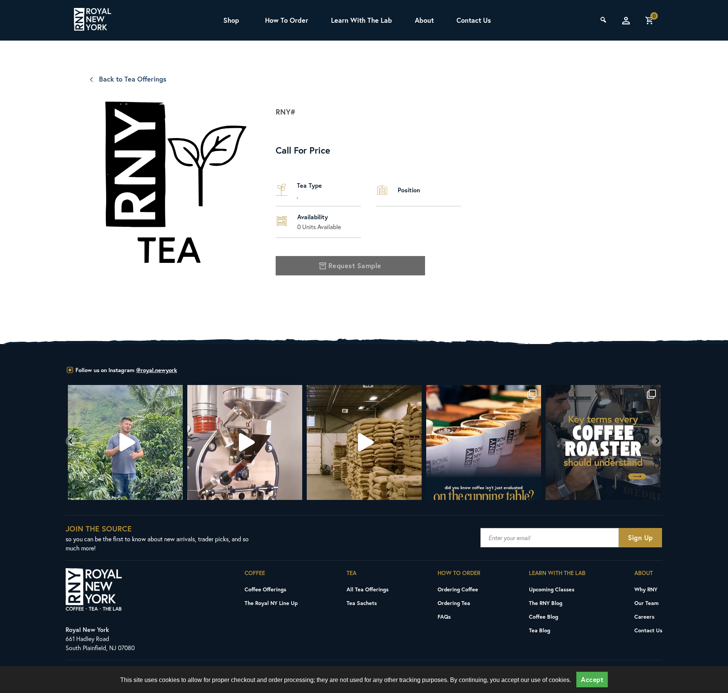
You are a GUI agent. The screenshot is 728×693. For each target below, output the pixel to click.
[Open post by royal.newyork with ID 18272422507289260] (483, 442)
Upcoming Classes (551, 589)
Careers (644, 616)
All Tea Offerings (368, 589)
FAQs (444, 616)
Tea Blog (539, 630)
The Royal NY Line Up (271, 603)
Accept (592, 679)
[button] (71, 440)
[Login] (626, 20)
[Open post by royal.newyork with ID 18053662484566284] (244, 442)
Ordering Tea (454, 603)
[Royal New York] (92, 20)
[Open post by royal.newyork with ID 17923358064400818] (603, 442)
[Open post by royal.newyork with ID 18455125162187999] (364, 442)
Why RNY (645, 589)
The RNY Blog (545, 603)
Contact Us (474, 20)
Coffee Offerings (265, 589)
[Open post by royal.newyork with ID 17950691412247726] (125, 442)
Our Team (646, 603)
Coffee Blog (543, 616)
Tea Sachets (362, 603)
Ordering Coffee (458, 589)
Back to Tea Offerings (132, 78)
